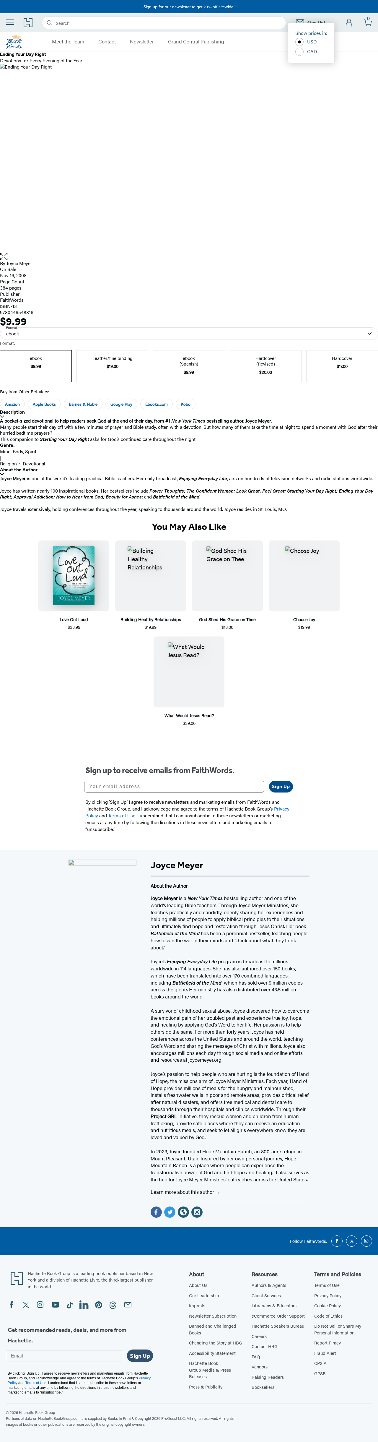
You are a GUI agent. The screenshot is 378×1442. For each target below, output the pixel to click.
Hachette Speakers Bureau (278, 1326)
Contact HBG (265, 1346)
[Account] (349, 23)
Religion (8, 463)
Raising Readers (268, 1377)
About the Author (19, 469)
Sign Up (281, 786)
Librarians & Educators (274, 1305)
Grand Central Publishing (196, 41)
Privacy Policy (327, 1295)
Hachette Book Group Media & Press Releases (210, 1369)
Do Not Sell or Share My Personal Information (337, 1329)
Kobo (185, 404)
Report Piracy (327, 1342)
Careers (259, 1336)
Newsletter (142, 41)
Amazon (12, 404)
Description (12, 412)
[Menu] (10, 22)
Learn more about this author (183, 1191)
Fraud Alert (325, 1353)
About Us (198, 1285)
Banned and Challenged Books (212, 1329)
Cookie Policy (327, 1305)
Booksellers (263, 1387)
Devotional (34, 463)
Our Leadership (204, 1295)
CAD (312, 51)
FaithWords (12, 299)
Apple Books (44, 404)
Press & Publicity (205, 1386)
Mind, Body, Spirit (18, 451)
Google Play (121, 404)
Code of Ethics (328, 1316)
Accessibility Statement (212, 1353)
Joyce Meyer (19, 263)
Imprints (197, 1305)
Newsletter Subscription (213, 1316)
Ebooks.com (156, 404)
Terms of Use (327, 1285)
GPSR (320, 1373)
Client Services (266, 1295)
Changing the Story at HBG (215, 1342)
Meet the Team (68, 41)
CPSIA (320, 1363)
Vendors (260, 1366)
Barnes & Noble (83, 404)
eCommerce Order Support (278, 1316)
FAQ (256, 1356)
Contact (107, 41)
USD (312, 41)
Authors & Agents (269, 1285)
